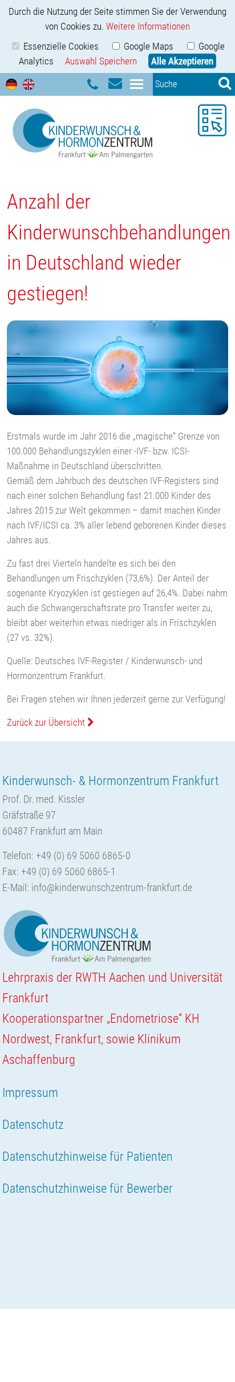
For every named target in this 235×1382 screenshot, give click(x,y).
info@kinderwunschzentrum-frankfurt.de (111, 887)
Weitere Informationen (148, 26)
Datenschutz (32, 1124)
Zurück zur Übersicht (47, 722)
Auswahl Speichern (101, 61)
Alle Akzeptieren (182, 61)
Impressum (30, 1093)
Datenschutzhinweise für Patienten (87, 1156)
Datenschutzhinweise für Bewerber (87, 1188)
